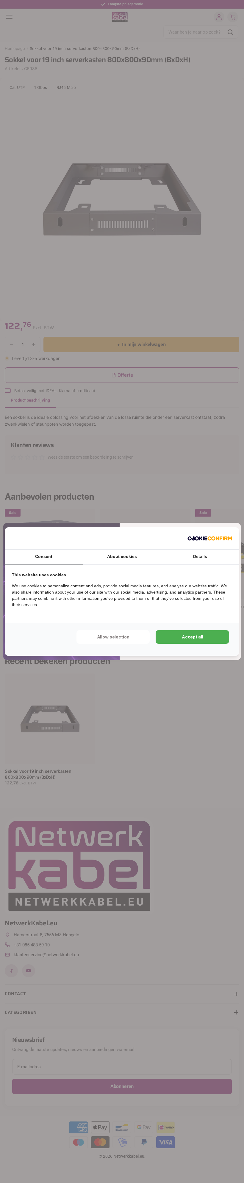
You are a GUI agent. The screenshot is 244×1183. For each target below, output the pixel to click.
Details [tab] (200, 556)
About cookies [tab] (122, 556)
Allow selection (113, 636)
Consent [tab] (43, 556)
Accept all (192, 636)
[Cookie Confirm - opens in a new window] (209, 538)
